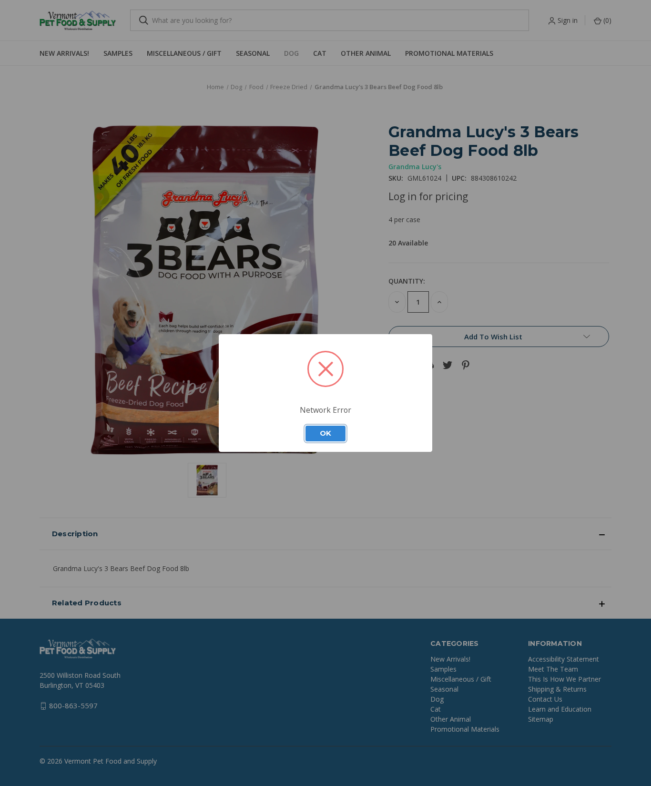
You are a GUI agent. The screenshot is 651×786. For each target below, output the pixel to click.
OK (325, 433)
